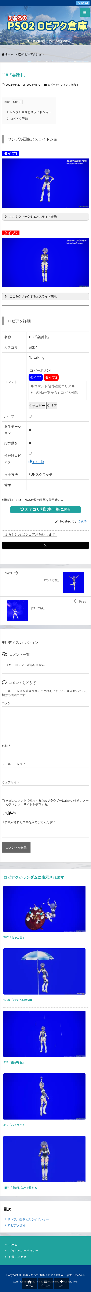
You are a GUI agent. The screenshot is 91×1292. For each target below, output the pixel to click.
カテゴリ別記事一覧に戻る (47, 509)
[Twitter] (45, 545)
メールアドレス (13, 764)
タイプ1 (35, 377)
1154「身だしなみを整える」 (21, 1187)
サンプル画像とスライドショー (29, 112)
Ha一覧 (38, 462)
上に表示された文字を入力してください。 (30, 822)
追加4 (74, 84)
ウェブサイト (11, 782)
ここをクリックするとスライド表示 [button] (33, 216)
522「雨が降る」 (14, 1062)
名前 (6, 745)
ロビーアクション (33, 54)
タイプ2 (51, 377)
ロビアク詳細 (17, 118)
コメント (8, 703)
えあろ (82, 521)
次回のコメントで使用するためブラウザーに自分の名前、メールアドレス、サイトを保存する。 (47, 802)
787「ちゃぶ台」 (14, 937)
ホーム (9, 54)
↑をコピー (37, 405)
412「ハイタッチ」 (15, 1125)
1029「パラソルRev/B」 (19, 1000)
